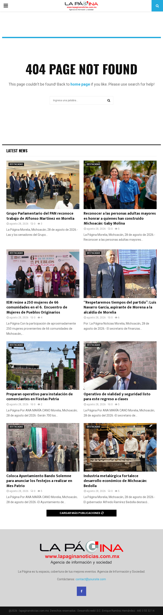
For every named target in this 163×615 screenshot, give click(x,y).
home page (80, 84)
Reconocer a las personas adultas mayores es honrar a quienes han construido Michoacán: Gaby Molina (120, 218)
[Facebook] (81, 591)
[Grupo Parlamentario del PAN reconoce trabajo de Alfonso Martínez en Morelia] (42, 185)
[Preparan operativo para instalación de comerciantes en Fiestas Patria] (42, 365)
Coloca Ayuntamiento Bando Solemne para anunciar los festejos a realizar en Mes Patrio (39, 481)
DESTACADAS (16, 164)
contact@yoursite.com (91, 579)
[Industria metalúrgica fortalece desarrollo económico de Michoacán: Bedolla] (120, 447)
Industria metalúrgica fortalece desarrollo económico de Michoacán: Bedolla (115, 481)
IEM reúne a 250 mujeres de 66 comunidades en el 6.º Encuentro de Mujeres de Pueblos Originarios (36, 307)
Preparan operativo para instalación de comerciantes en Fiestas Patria (39, 396)
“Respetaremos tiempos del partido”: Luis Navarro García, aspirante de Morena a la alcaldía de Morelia (120, 307)
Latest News (16, 150)
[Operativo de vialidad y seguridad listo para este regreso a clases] (120, 365)
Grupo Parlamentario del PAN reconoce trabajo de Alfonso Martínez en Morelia (40, 216)
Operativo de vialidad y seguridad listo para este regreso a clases (117, 396)
